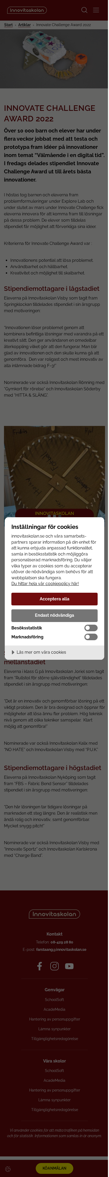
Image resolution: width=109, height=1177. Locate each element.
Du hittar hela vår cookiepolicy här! (45, 583)
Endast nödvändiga (54, 615)
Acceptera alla (54, 598)
